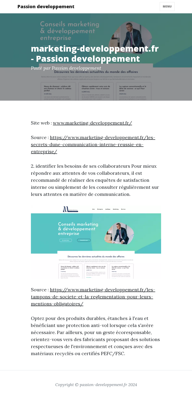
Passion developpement (45, 6)
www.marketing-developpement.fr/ (92, 123)
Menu (167, 6)
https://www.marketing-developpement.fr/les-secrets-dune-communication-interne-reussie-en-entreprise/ (93, 144)
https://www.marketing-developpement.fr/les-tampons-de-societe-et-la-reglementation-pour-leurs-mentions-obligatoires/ (93, 297)
